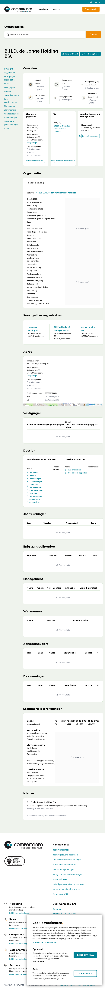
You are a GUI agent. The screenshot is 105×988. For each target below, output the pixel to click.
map (62, 404)
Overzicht (8, 68)
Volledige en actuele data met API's (68, 884)
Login (90, 2)
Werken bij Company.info (64, 913)
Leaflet (93, 405)
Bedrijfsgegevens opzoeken (65, 854)
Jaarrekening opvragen (63, 869)
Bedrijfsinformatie (60, 849)
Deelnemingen (11, 117)
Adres (6, 83)
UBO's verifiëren (59, 879)
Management (10, 106)
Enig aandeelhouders (11, 100)
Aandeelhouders (11, 113)
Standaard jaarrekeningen (11, 123)
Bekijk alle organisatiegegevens (63, 161)
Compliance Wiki (60, 894)
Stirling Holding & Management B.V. (62, 329)
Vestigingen (9, 87)
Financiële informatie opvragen (66, 859)
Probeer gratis (91, 9)
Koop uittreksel (71, 54)
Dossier (7, 91)
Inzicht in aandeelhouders (64, 864)
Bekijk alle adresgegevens (35, 161)
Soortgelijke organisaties (9, 78)
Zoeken (93, 34)
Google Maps (32, 142)
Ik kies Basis (85, 973)
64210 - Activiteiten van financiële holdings (62, 129)
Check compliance (91, 54)
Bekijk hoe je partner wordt (20, 974)
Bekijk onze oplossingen (19, 913)
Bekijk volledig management (90, 136)
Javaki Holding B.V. (88, 329)
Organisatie (43, 9)
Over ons (56, 909)
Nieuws (7, 128)
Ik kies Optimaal (85, 955)
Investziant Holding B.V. (33, 329)
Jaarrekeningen (11, 95)
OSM (100, 405)
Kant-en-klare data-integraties (66, 889)
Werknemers (10, 109)
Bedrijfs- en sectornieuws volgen (67, 874)
